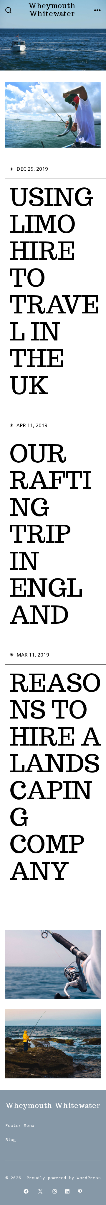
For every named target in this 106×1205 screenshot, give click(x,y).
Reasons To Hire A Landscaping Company (55, 777)
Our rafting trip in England (50, 534)
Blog (10, 1139)
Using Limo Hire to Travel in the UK (54, 291)
